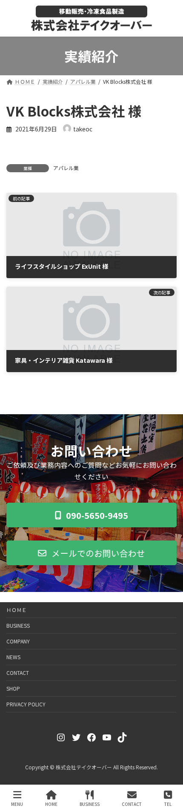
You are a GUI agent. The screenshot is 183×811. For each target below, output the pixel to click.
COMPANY (18, 641)
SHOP (13, 688)
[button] (91, 515)
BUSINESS (18, 625)
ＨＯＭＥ (16, 609)
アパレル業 (66, 167)
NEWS (13, 656)
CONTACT (17, 672)
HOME (51, 804)
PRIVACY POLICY (26, 704)
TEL (168, 804)
